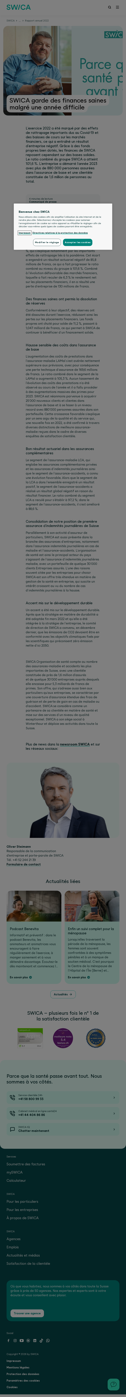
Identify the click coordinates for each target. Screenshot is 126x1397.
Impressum (25, 233)
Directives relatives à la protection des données (60, 233)
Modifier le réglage (47, 242)
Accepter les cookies (78, 242)
